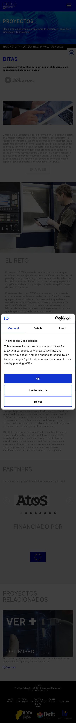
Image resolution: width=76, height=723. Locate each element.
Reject (38, 401)
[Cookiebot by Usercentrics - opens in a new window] (55, 318)
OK (38, 378)
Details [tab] (38, 328)
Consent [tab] (13, 328)
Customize (36, 390)
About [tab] (62, 328)
